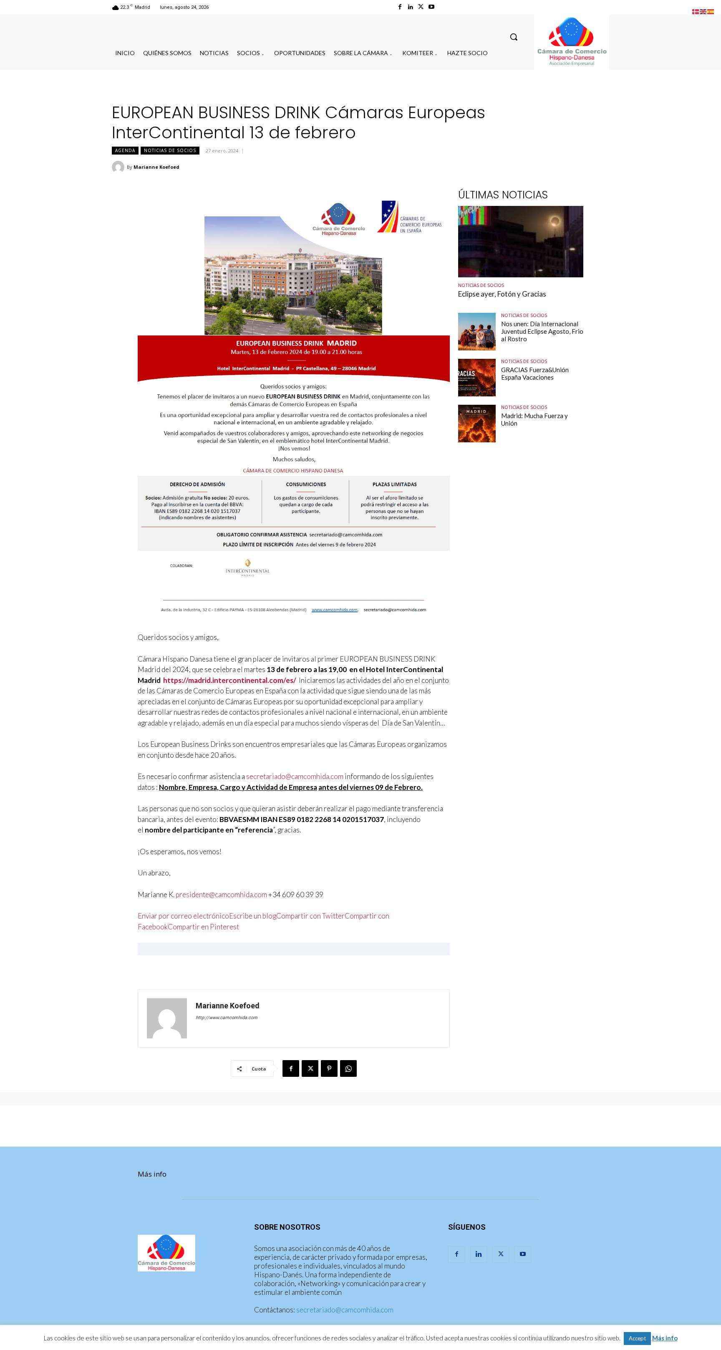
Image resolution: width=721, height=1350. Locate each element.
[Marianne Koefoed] (119, 167)
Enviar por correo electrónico (183, 915)
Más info (152, 1174)
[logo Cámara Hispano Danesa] (571, 42)
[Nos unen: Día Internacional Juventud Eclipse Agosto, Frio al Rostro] (477, 331)
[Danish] (696, 10)
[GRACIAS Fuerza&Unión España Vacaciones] (477, 377)
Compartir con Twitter (310, 915)
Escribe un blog (252, 915)
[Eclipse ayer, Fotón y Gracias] (520, 241)
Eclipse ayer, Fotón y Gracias (502, 293)
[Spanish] (711, 10)
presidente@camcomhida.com (221, 894)
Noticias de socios (170, 150)
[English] (703, 10)
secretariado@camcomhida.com (294, 776)
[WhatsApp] (348, 1068)
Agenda (125, 150)
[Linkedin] (410, 7)
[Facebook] (400, 7)
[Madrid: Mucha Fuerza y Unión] (477, 423)
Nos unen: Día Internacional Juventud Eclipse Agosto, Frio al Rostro (542, 331)
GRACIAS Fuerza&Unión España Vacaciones (535, 373)
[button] (514, 37)
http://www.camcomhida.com (226, 1017)
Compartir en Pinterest (203, 926)
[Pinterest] (329, 1068)
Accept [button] (637, 1338)
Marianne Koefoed (156, 167)
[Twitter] (421, 7)
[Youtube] (431, 7)
